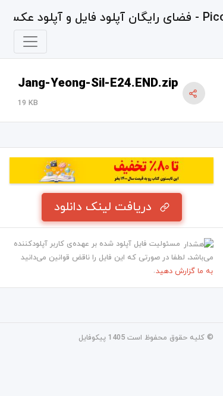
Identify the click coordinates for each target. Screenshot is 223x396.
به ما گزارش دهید (184, 271)
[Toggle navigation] (30, 41)
